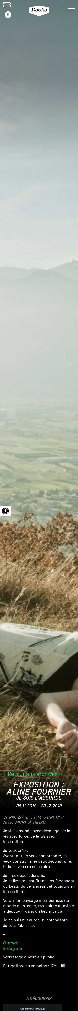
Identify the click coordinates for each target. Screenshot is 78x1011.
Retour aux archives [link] (32, 774)
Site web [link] (11, 943)
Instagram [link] (12, 948)
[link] (5, 510)
